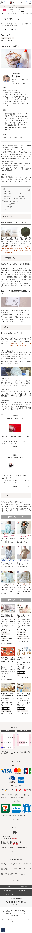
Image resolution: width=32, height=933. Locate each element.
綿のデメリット (6, 191)
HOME (2, 13)
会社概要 (7, 910)
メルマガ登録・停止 (8, 894)
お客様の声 (24, 894)
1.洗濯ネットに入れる (10, 203)
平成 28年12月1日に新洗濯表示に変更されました (15, 198)
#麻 (24, 634)
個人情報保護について (9, 911)
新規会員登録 (24, 886)
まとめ (4, 209)
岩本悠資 (15, 76)
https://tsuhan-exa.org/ (18, 120)
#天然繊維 (3, 636)
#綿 (13, 38)
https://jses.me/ (22, 115)
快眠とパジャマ (18, 13)
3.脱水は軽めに (9, 206)
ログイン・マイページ (24, 890)
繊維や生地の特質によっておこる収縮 (13, 193)
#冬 (24, 632)
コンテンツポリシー (22, 911)
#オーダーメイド (5, 634)
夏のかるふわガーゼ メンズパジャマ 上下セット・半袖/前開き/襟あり (24, 564)
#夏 (18, 632)
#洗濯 (9, 38)
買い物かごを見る (8, 890)
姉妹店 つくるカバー (19, 913)
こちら (22, 11)
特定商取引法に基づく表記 (18, 910)
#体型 (7, 640)
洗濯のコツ (5, 200)
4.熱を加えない (9, 207)
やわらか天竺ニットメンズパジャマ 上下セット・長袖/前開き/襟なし (24, 540)
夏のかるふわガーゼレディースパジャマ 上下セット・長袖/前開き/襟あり (8, 564)
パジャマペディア (9, 13)
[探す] (5, 2)
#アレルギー (24, 711)
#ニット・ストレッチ (6, 638)
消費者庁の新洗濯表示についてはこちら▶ (13, 321)
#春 (29, 638)
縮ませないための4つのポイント (11, 201)
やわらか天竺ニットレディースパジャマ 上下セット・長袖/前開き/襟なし (8, 540)
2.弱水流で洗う (9, 204)
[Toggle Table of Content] (28, 189)
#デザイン (3, 632)
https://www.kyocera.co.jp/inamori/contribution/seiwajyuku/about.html (16, 127)
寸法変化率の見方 (6, 195)
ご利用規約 (8, 913)
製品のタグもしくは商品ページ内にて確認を (14, 196)
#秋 (21, 632)
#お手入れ (3, 38)
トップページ (8, 886)
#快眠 (2, 640)
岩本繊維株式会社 (16, 915)
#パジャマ (19, 638)
